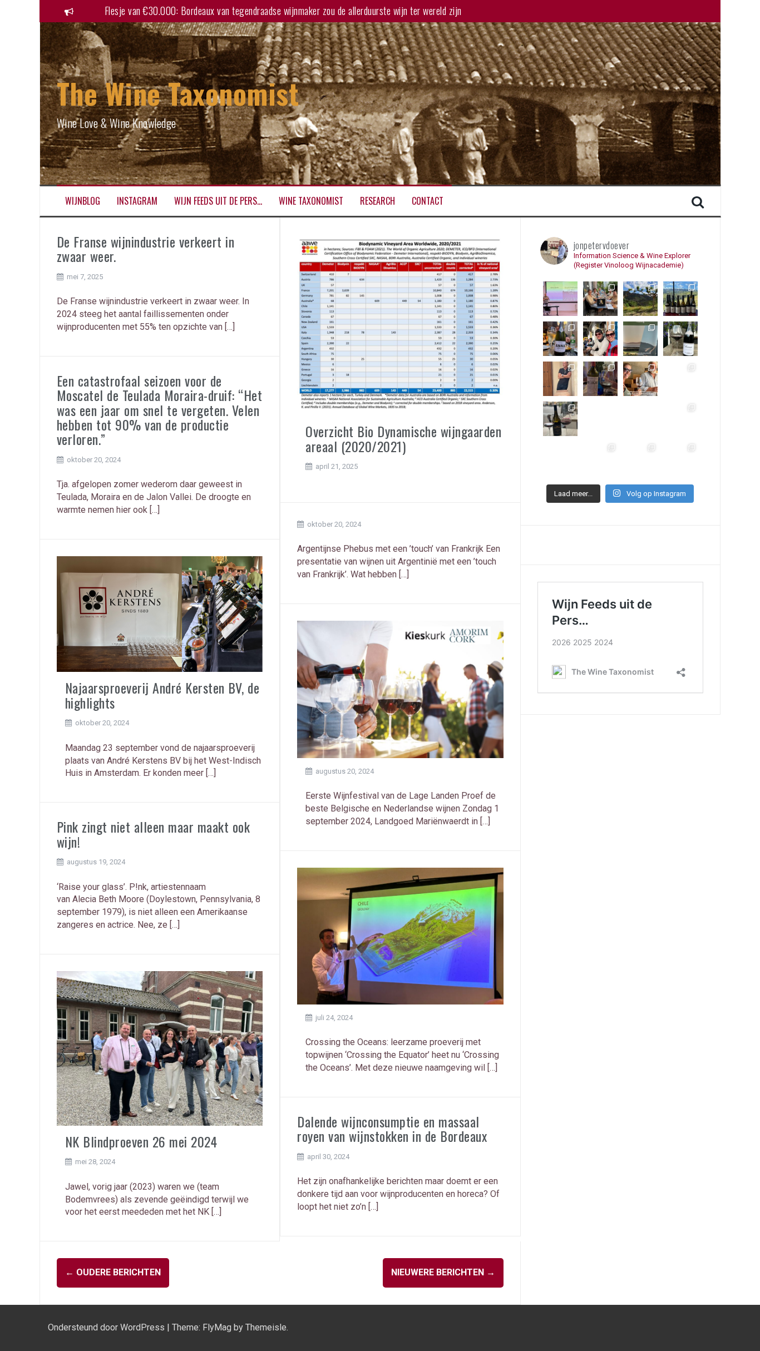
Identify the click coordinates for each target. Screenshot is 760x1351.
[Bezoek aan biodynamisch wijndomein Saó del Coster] (640, 379)
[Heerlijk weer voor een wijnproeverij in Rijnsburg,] (600, 298)
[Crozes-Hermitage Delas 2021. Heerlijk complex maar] (640, 419)
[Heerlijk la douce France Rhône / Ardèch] (560, 419)
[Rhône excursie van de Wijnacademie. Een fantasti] (680, 419)
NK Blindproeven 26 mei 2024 (141, 1141)
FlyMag (217, 1327)
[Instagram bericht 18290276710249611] (680, 379)
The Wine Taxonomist (178, 92)
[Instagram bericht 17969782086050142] (680, 298)
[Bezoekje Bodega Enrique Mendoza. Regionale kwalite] (560, 379)
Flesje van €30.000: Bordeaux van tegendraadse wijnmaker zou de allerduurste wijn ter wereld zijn (283, 10)
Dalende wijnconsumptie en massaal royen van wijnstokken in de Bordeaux (392, 1128)
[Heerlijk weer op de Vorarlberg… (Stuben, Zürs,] (600, 459)
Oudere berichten (113, 1272)
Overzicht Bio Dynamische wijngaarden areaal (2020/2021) (403, 438)
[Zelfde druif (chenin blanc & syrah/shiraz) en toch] (600, 419)
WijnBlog (82, 201)
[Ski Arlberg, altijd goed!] (600, 338)
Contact (427, 201)
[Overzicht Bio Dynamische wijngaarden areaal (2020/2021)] (400, 324)
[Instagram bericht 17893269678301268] (600, 379)
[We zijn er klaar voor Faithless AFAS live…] (640, 459)
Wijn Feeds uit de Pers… (218, 201)
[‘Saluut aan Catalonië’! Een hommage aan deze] (640, 298)
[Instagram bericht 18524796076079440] (560, 338)
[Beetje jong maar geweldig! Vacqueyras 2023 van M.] (680, 338)
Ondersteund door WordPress (107, 1327)
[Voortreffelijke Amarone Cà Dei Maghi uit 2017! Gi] (560, 459)
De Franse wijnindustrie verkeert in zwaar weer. (146, 248)
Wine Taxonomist (311, 201)
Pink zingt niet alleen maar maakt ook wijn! (153, 833)
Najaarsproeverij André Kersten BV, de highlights (162, 694)
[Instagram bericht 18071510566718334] (680, 459)
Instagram (137, 201)
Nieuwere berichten (443, 1272)
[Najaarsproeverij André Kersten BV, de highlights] (160, 613)
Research (377, 201)
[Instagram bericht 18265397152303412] (640, 338)
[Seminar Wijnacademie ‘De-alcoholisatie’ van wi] (560, 298)
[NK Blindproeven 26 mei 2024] (160, 1047)
